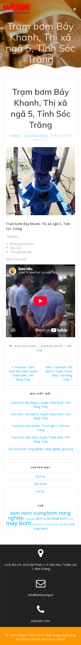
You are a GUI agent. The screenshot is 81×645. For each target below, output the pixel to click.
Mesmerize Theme (53, 639)
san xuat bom (62, 524)
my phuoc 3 (38, 524)
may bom (18, 523)
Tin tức (43, 135)
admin (15, 135)
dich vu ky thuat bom (51, 518)
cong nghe (30, 518)
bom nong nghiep (52, 346)
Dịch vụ (40, 476)
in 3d (70, 518)
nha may (49, 524)
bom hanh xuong (25, 346)
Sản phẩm (31, 135)
